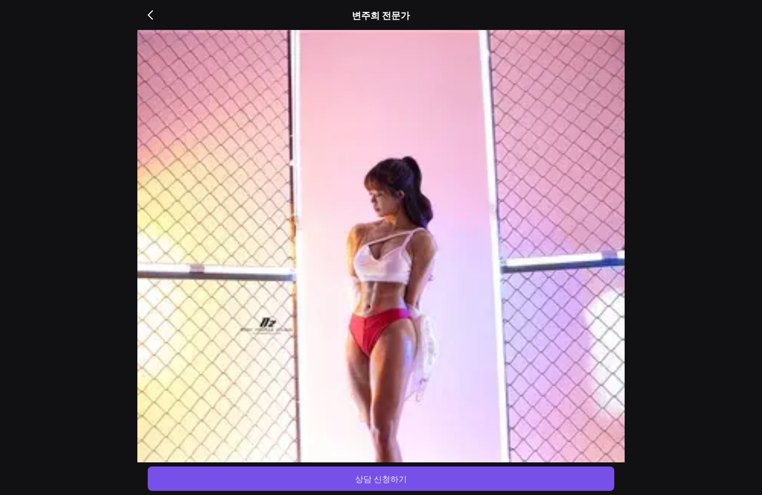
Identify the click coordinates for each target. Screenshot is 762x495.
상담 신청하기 (381, 479)
